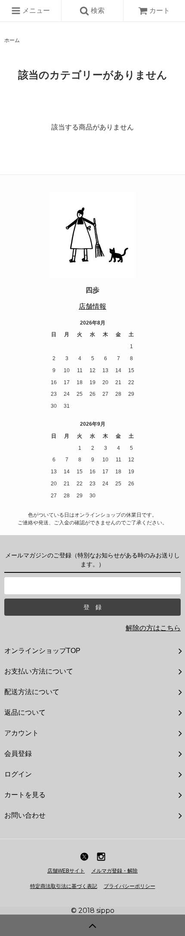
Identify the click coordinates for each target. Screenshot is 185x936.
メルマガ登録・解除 (114, 871)
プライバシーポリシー (129, 886)
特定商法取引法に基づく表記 (63, 886)
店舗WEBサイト (66, 871)
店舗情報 (92, 306)
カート (159, 10)
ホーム (12, 40)
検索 (97, 10)
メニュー (35, 10)
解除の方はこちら (153, 628)
